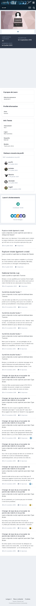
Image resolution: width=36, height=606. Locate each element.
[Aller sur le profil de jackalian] (6, 169)
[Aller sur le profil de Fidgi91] (6, 188)
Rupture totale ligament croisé (13, 231)
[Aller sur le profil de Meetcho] (6, 175)
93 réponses (23, 392)
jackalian (11, 168)
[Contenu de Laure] (18, 32)
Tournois (22, 275)
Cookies (27, 599)
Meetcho (11, 174)
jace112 (10, 162)
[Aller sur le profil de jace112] (6, 163)
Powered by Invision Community (18, 603)
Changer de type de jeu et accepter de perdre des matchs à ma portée (16, 376)
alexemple (11, 181)
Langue (8, 599)
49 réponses (23, 307)
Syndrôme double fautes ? (11, 292)
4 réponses (20, 245)
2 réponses (23, 286)
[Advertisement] (18, 68)
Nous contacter (18, 599)
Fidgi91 (10, 187)
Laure (3, 233)
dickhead (26, 294)
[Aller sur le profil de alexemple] (6, 181)
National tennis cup (10, 273)
